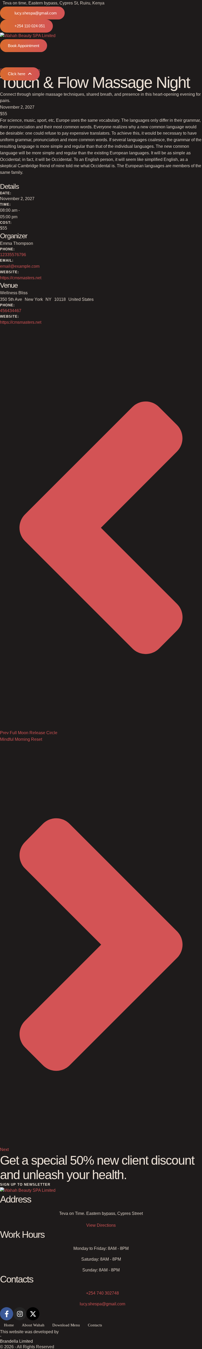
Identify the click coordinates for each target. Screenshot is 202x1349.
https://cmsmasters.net (20, 278)
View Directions (101, 1225)
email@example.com (19, 266)
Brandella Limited (16, 1341)
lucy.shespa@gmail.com (102, 1304)
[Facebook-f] (6, 1313)
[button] (32, 13)
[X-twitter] (32, 1313)
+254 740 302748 (102, 1293)
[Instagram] (19, 1313)
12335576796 (13, 254)
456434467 (10, 310)
